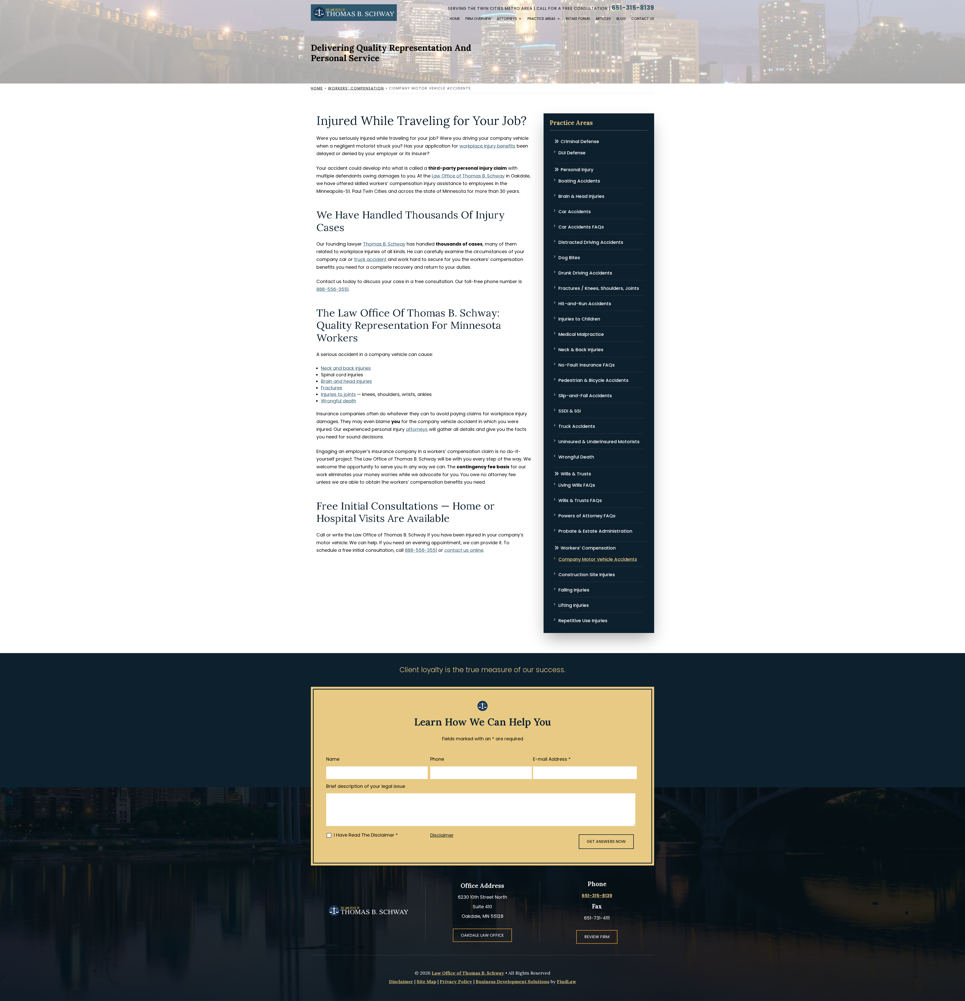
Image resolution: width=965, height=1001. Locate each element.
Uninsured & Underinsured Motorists (599, 441)
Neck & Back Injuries (580, 349)
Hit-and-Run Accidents (584, 303)
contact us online (463, 550)
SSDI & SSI (569, 411)
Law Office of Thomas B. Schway (468, 973)
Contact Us (642, 19)
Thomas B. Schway (384, 244)
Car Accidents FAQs (581, 227)
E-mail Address (552, 759)
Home (455, 19)
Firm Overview (478, 19)
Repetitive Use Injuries (582, 620)
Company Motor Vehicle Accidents (597, 559)
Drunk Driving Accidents (585, 273)
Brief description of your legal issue (365, 786)
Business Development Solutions (512, 981)
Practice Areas (541, 19)
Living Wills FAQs (576, 485)
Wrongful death (338, 401)
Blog (621, 19)
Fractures (331, 388)
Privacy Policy (456, 981)
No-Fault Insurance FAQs (586, 365)
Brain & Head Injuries (581, 196)
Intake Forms (578, 19)
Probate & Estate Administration (595, 531)
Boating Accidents (579, 181)
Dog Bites (569, 257)
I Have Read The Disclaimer (366, 835)
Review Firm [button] (596, 937)
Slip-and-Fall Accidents (585, 395)
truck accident (370, 259)
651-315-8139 (633, 8)
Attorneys (507, 19)
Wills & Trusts (576, 474)
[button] (954, 964)
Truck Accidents (576, 426)
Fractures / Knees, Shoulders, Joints (598, 288)
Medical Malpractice (581, 334)
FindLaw (566, 981)
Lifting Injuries (573, 605)
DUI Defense (572, 153)
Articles (603, 19)
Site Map (426, 981)
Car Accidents (574, 211)
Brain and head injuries (346, 381)
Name (333, 759)
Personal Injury (577, 169)
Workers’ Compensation (588, 548)
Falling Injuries (573, 590)
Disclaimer (442, 835)
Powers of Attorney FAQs (586, 516)
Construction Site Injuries (586, 574)
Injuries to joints (338, 394)
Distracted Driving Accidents (590, 242)
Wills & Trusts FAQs (580, 500)
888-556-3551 (332, 289)
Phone (437, 759)
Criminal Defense (580, 141)
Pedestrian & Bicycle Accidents (593, 380)
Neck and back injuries (346, 368)
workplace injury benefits (487, 146)
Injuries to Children (579, 319)
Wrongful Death (576, 457)
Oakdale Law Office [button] (482, 935)
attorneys (417, 429)
